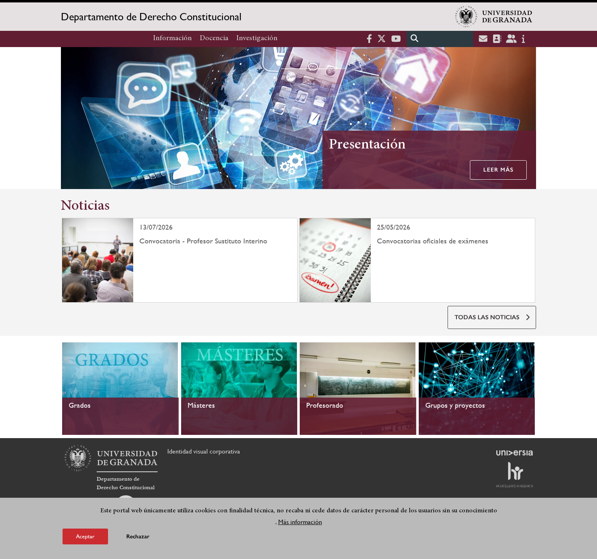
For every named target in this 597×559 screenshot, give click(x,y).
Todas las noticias (486, 317)
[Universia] (514, 452)
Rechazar (137, 536)
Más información (300, 522)
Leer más (498, 169)
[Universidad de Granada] (494, 17)
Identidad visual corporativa (203, 451)
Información (172, 38)
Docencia (214, 38)
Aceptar (85, 536)
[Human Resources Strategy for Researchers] (514, 474)
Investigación (256, 38)
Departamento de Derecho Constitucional (151, 16)
